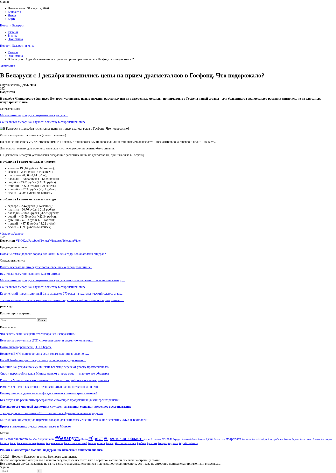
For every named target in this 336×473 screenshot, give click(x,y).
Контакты (14, 11)
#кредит (295, 439)
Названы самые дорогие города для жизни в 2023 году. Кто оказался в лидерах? (53, 253)
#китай (255, 439)
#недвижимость (54, 443)
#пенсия (92, 443)
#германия (156, 439)
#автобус (33, 439)
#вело (147, 439)
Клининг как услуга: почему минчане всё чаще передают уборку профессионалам (54, 367)
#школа (194, 443)
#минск (4, 443)
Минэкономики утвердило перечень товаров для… (34, 115)
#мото (13, 443)
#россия (152, 443)
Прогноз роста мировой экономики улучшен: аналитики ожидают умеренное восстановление (65, 406)
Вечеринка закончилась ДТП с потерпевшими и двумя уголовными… (46, 340)
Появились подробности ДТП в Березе (26, 347)
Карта (12, 18)
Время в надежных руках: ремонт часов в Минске (35, 426)
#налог (41, 443)
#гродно (177, 439)
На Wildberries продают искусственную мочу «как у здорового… (43, 360)
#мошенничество (26, 443)
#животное (220, 439)
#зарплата (233, 439)
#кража (287, 439)
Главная (13, 32)
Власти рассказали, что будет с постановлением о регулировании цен (46, 267)
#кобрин (263, 439)
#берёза (84, 439)
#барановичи (46, 439)
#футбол (184, 443)
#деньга (201, 439)
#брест (95, 438)
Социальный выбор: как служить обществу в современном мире (43, 122)
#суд (170, 443)
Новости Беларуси (12, 25)
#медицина (326, 439)
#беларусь (6, 233)
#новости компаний (75, 443)
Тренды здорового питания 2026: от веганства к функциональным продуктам (51, 413)
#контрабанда (275, 439)
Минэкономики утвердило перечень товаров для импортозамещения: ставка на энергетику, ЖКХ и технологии (74, 419)
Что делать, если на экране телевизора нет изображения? (37, 333)
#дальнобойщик (189, 439)
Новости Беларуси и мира (17, 45)
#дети (209, 439)
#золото (18, 233)
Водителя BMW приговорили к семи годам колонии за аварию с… (44, 353)
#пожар (110, 443)
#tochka (13, 439)
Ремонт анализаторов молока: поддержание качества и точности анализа (51, 450)
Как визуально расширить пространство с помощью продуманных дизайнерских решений (60, 400)
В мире (12, 35)
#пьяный (132, 443)
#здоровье (246, 439)
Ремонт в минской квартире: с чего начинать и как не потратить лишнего (49, 386)
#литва (316, 439)
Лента (12, 15)
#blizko (3, 439)
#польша (121, 443)
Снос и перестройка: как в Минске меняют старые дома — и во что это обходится (54, 373)
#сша (175, 443)
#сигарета (162, 443)
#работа (141, 443)
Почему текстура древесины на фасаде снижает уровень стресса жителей (48, 393)
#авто (23, 439)
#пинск (101, 443)
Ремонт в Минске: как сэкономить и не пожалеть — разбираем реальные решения (54, 380)
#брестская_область (124, 438)
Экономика (15, 39)
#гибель (167, 439)
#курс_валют (306, 439)
